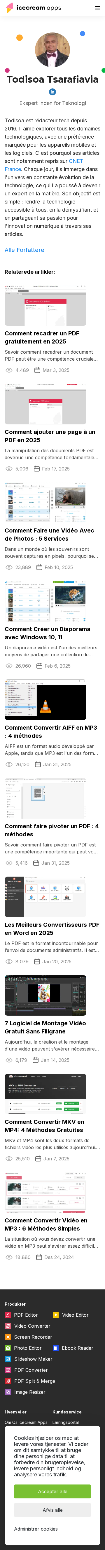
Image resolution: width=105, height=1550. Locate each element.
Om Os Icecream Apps (26, 1422)
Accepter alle (52, 1491)
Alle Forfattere (24, 249)
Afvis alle (53, 1510)
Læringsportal (65, 1422)
